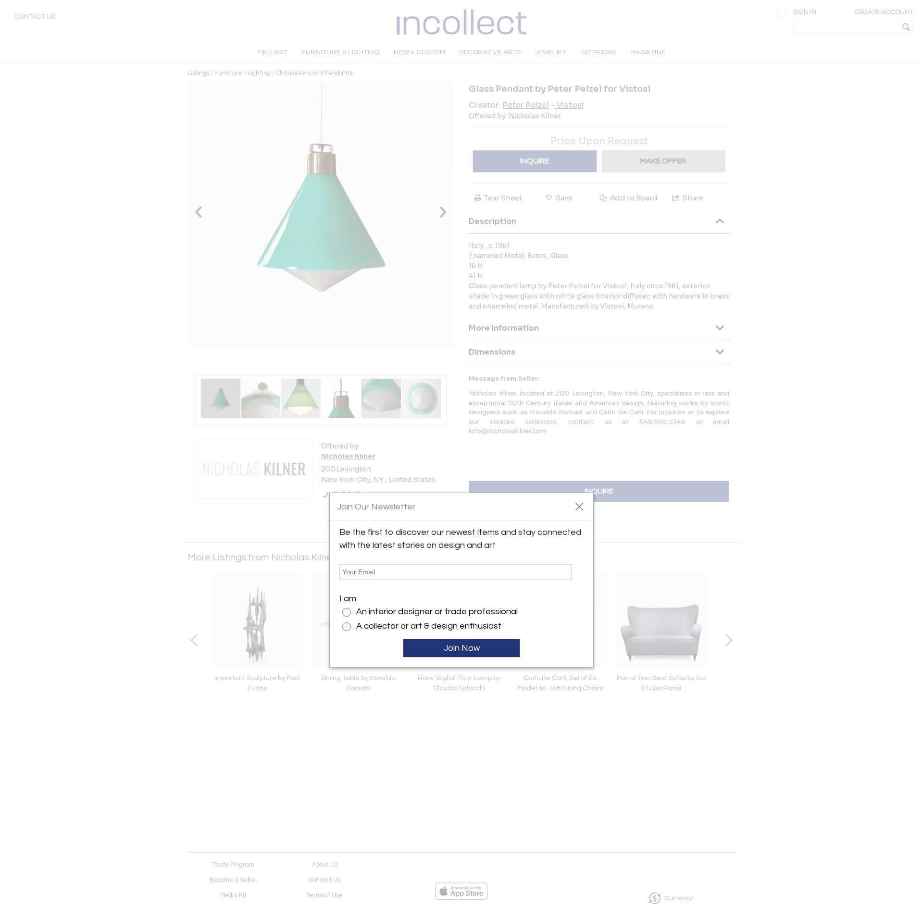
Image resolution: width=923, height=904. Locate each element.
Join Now (462, 648)
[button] (579, 506)
